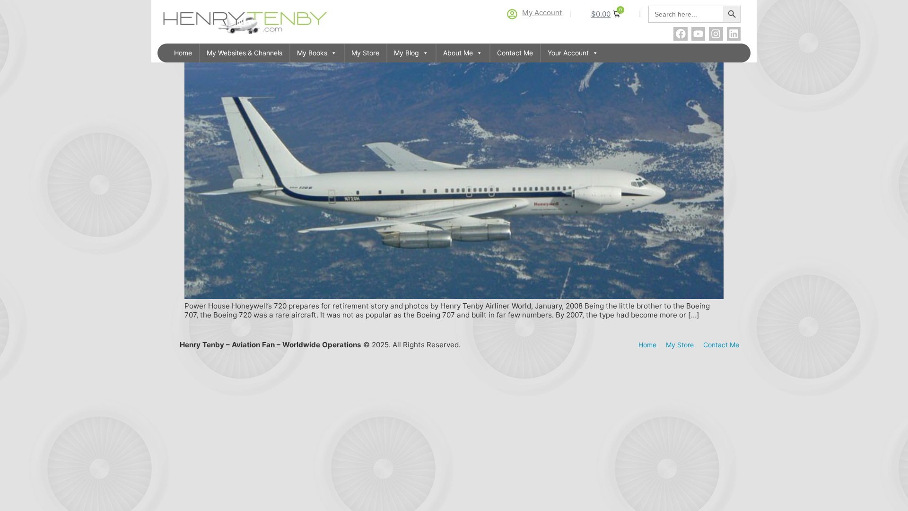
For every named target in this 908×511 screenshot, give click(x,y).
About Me (458, 53)
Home (183, 53)
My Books (312, 53)
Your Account (568, 53)
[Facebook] (680, 34)
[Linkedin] (734, 34)
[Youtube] (698, 34)
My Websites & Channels (244, 53)
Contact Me (515, 53)
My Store (365, 53)
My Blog (406, 53)
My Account (542, 12)
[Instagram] (716, 34)
